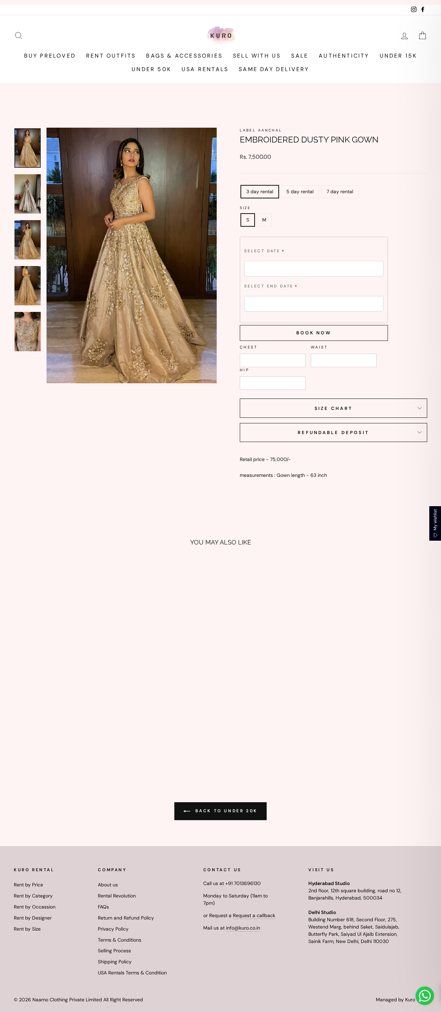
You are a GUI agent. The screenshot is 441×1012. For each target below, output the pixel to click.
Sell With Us (257, 55)
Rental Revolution (117, 896)
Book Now (313, 333)
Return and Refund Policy (126, 918)
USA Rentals (205, 69)
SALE (299, 55)
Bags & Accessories (184, 55)
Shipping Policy (115, 962)
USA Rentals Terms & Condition (132, 973)
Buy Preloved (50, 55)
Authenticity (344, 55)
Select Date (262, 250)
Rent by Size (27, 929)
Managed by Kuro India (401, 999)
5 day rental (300, 191)
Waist (319, 347)
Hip (244, 369)
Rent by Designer (33, 918)
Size (245, 208)
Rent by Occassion (34, 907)
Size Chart (334, 408)
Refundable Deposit (333, 432)
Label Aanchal (261, 130)
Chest (249, 347)
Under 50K (151, 69)
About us (108, 885)
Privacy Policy (113, 929)
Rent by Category (33, 896)
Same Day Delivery (274, 69)
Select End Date (268, 286)
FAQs (103, 907)
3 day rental (259, 191)
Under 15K (398, 55)
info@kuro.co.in (243, 928)
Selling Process (114, 950)
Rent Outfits (111, 55)
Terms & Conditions (119, 940)
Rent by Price (28, 885)
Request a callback (254, 915)
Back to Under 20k (225, 811)
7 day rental (340, 191)
